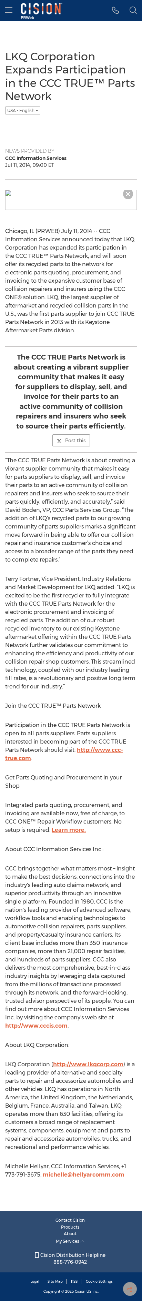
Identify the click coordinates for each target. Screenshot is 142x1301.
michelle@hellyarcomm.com (83, 1174)
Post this (75, 440)
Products (70, 1227)
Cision (80, 1291)
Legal (34, 1281)
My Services (68, 1241)
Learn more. (69, 830)
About (70, 1233)
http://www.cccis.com (36, 1025)
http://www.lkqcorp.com (88, 1064)
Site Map (55, 1281)
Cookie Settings (99, 1281)
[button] (115, 10)
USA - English (21, 110)
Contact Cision (70, 1220)
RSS (74, 1281)
